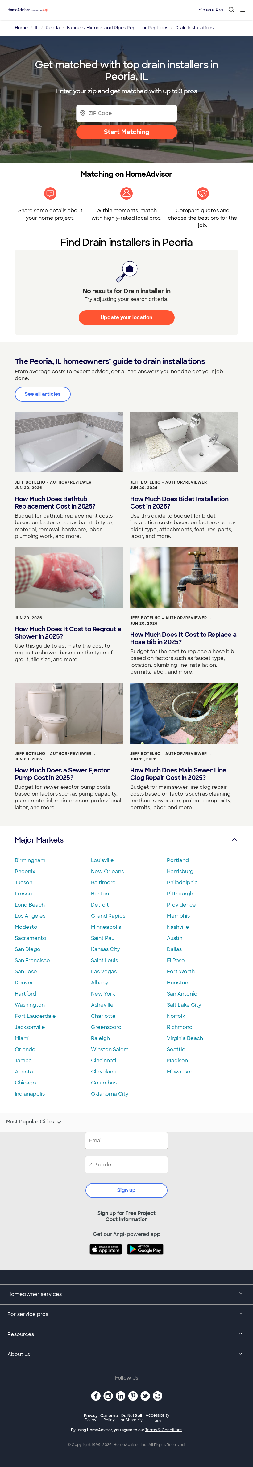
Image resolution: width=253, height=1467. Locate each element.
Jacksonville (30, 1027)
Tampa (23, 1060)
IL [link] (37, 28)
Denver (24, 982)
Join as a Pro (210, 10)
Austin (174, 938)
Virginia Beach (185, 1038)
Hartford (25, 994)
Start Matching (126, 132)
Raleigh (100, 1038)
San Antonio (182, 994)
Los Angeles (30, 916)
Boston (100, 893)
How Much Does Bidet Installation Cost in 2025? (179, 502)
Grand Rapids (108, 916)
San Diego (27, 949)
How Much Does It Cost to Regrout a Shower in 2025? (68, 632)
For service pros (27, 1314)
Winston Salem (110, 1049)
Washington (30, 1005)
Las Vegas (104, 971)
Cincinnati (103, 1060)
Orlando (25, 1049)
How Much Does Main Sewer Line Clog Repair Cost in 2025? (178, 774)
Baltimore (103, 882)
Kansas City (105, 949)
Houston (177, 982)
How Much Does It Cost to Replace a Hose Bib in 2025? (183, 638)
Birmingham (30, 860)
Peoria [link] (53, 28)
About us (18, 1354)
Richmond (180, 1027)
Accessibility (157, 1418)
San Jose (26, 971)
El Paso (176, 960)
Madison (177, 1060)
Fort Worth (181, 971)
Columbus (104, 1083)
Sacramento (30, 938)
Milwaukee (180, 1071)
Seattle (176, 1049)
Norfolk (176, 1016)
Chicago (25, 1083)
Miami (22, 1038)
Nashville (178, 927)
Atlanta (24, 1071)
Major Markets (39, 840)
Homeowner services (34, 1294)
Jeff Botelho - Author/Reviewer (53, 482)
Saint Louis (104, 960)
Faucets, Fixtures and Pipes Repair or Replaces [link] (117, 28)
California (109, 1417)
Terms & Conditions (163, 1429)
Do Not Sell (132, 1417)
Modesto (26, 927)
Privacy (90, 1417)
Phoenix (25, 871)
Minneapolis (106, 927)
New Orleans (107, 871)
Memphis (178, 916)
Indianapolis (30, 1094)
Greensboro (106, 1027)
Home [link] (21, 28)
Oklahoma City (109, 1094)
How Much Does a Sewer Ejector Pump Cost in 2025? (62, 774)
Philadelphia (182, 882)
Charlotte (103, 1016)
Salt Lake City (184, 1005)
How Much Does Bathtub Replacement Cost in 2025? (55, 502)
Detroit (100, 905)
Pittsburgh (180, 893)
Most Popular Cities (30, 1122)
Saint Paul (103, 938)
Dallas (174, 949)
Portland (178, 860)
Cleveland (104, 1071)
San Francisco (32, 960)
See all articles (43, 394)
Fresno (23, 893)
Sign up (126, 1190)
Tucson (23, 882)
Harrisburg (180, 871)
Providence (181, 905)
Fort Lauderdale (35, 1016)
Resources (20, 1334)
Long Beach (30, 905)
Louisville (102, 860)
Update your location (126, 317)
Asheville (102, 1005)
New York (103, 994)
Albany (99, 982)
